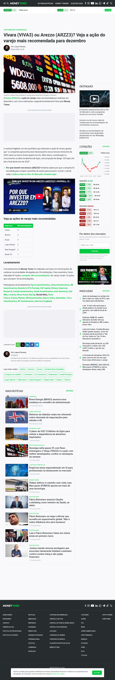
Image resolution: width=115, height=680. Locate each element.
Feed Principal (66, 374)
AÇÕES (83, 619)
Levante (12, 294)
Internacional (35, 428)
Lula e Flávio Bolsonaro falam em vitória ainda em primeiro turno (49, 534)
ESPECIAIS (32, 651)
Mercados (22, 380)
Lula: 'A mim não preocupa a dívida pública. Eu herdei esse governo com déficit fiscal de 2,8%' (95, 309)
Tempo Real (48, 380)
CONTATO (6, 623)
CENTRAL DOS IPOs (56, 619)
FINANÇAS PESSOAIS (35, 635)
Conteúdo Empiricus (37, 465)
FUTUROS (84, 643)
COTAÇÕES (85, 615)
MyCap (32, 294)
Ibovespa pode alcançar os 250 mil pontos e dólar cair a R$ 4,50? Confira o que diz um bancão (95, 347)
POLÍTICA (31, 643)
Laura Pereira (19, 47)
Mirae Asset (22, 294)
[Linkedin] (96, 3)
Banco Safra (49, 298)
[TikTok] (107, 605)
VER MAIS (106, 146)
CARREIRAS (32, 647)
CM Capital (45, 288)
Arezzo (31, 369)
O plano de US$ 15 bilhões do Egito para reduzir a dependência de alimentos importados (49, 434)
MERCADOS (32, 619)
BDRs (83, 627)
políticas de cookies (58, 674)
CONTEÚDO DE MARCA (57, 639)
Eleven (54, 288)
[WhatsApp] (100, 3)
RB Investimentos (34, 298)
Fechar (97, 673)
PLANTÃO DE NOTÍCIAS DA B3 (60, 643)
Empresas (53, 374)
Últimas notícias (45, 3)
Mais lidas (86, 291)
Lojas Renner (9, 380)
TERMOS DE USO (8, 627)
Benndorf (22, 288)
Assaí (39, 369)
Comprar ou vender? (12, 374)
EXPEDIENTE (7, 619)
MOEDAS (84, 639)
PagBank (48, 301)
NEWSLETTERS (55, 647)
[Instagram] (88, 3)
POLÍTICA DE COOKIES (10, 635)
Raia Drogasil (35, 380)
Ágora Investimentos (40, 285)
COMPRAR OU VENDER (57, 635)
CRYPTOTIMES (107, 615)
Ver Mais (69, 391)
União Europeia (35, 411)
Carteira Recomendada (15, 30)
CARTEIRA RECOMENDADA (59, 615)
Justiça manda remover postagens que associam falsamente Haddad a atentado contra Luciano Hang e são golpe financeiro (50, 552)
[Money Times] (18, 3)
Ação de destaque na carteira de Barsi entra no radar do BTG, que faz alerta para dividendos (96, 298)
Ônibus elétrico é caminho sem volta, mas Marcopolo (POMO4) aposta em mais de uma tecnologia (50, 485)
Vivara (67, 380)
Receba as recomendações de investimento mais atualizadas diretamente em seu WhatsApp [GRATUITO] (92, 134)
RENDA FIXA (32, 631)
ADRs (83, 647)
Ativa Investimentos (60, 285)
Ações (22, 369)
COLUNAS (53, 631)
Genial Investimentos (23, 291)
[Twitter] (111, 3)
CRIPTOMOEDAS (86, 635)
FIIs (82, 623)
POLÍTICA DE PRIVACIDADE (12, 631)
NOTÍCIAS (31, 615)
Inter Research (61, 291)
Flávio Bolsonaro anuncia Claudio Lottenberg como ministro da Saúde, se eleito (49, 502)
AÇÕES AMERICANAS (88, 631)
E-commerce (40, 374)
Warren (38, 301)
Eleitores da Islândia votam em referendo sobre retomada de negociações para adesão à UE (50, 417)
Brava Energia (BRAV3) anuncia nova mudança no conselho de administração (49, 401)
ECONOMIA (32, 627)
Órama (14, 298)
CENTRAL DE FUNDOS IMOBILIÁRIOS (62, 623)
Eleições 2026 (77, 3)
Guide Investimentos (43, 291)
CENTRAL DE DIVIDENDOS (58, 627)
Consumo (28, 374)
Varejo (59, 380)
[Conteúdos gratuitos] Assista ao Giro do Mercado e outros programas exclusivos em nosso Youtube (94, 112)
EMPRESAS (32, 623)
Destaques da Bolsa (36, 445)
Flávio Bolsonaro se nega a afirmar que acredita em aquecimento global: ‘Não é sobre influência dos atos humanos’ (49, 519)
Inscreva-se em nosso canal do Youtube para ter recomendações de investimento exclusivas (94, 122)
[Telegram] (104, 3)
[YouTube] (92, 3)
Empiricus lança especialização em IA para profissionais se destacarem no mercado (51, 469)
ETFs (82, 651)
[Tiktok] (107, 3)
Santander (60, 298)
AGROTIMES (106, 619)
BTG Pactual (33, 288)
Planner (21, 298)
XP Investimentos (26, 301)
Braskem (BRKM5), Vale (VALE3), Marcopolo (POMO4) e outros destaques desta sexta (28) (96, 367)
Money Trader (62, 3)
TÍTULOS (84, 655)
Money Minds (34, 480)
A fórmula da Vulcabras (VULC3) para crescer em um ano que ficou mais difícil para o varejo (96, 357)
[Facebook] (85, 3)
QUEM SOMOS (7, 615)
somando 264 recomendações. (36, 275)
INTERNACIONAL (34, 639)
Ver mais (106, 291)
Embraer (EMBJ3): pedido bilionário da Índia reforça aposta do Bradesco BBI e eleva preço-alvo (96, 321)
